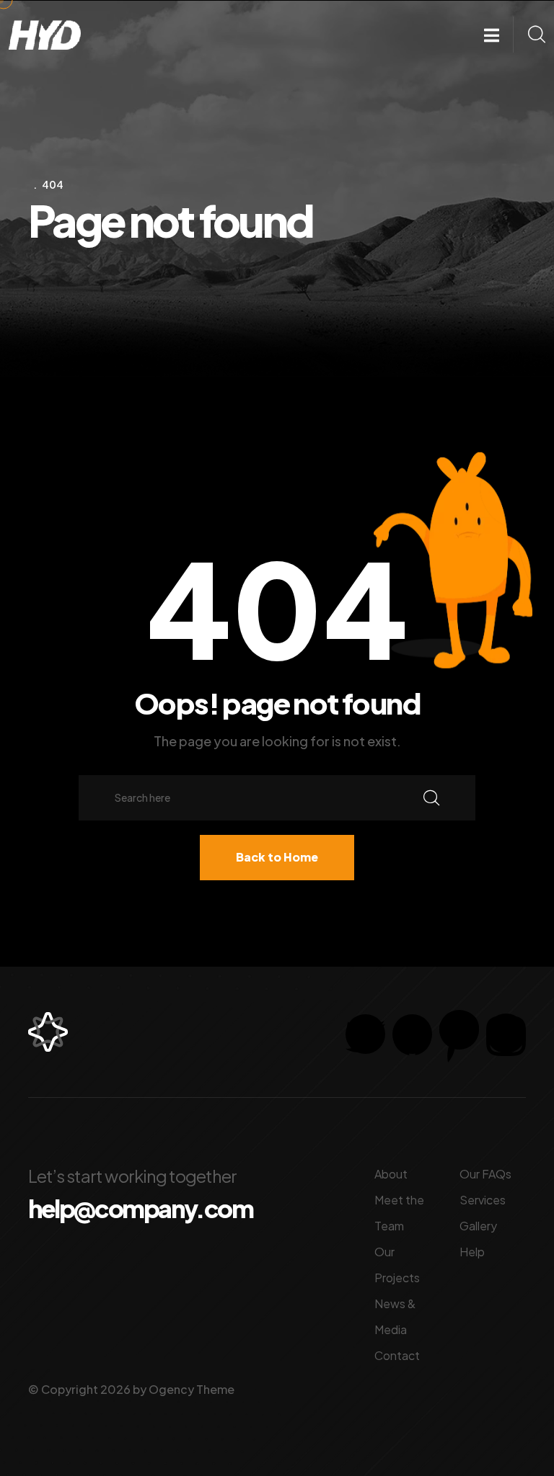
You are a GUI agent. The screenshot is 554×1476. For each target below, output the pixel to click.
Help (472, 1251)
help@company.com (140, 1209)
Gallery (478, 1225)
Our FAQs (485, 1173)
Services (483, 1199)
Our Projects (397, 1264)
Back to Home (277, 856)
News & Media (395, 1316)
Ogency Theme (191, 1389)
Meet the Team (399, 1212)
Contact (397, 1355)
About (391, 1173)
